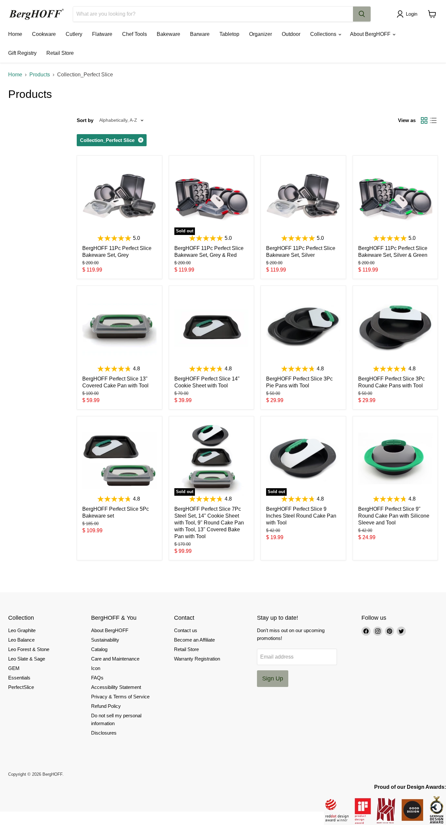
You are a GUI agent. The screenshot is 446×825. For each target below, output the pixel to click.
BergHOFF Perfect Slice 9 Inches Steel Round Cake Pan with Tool (301, 515)
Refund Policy (106, 706)
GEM (14, 668)
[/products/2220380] (303, 198)
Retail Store (60, 53)
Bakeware (168, 34)
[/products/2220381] (119, 198)
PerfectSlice (21, 687)
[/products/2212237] (119, 459)
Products (39, 74)
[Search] (362, 14)
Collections (324, 34)
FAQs (97, 677)
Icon (95, 668)
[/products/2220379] (395, 198)
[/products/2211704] (119, 328)
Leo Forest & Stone (28, 649)
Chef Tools (134, 34)
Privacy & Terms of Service (120, 696)
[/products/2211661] (303, 328)
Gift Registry (22, 53)
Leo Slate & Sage (26, 659)
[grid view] (424, 120)
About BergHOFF (371, 34)
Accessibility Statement (116, 687)
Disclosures (104, 733)
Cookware (44, 34)
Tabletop (229, 34)
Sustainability (105, 640)
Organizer (260, 34)
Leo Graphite (22, 630)
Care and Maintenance (115, 659)
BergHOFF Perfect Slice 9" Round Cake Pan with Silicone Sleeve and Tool (393, 515)
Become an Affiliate (194, 640)
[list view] (433, 120)
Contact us (185, 630)
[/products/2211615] (211, 328)
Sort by (85, 120)
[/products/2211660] (395, 328)
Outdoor (291, 34)
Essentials (19, 677)
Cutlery (74, 34)
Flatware (102, 34)
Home (15, 34)
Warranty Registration (197, 659)
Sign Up (272, 678)
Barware (200, 34)
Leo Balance (21, 640)
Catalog (99, 649)
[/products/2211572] (395, 459)
